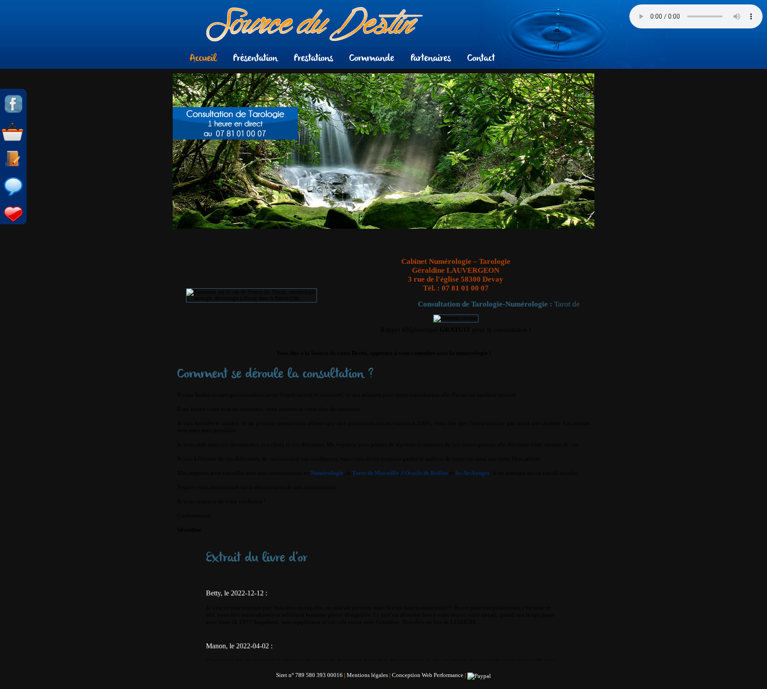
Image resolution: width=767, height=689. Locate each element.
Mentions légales (367, 675)
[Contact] (481, 57)
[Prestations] (313, 57)
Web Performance (442, 675)
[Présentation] (255, 57)
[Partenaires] (431, 57)
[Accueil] (203, 57)
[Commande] (372, 57)
